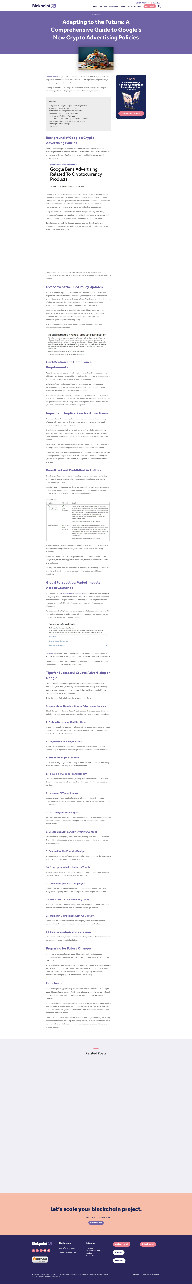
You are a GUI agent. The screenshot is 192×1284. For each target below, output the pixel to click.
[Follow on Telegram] (33, 1250)
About (123, 6)
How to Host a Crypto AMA (47, 1173)
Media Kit (119, 1260)
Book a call (149, 6)
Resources (113, 6)
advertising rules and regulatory (70, 593)
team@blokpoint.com (67, 1252)
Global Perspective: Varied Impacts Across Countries (68, 119)
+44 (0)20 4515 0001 (140, 3)
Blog (130, 6)
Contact (137, 6)
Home (95, 6)
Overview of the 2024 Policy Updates (62, 108)
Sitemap (138, 1275)
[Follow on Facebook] (48, 1250)
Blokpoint (49, 653)
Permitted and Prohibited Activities (62, 116)
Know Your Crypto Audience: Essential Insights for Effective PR (64, 1092)
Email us (156, 3)
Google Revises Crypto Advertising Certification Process (61, 1132)
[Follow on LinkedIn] (44, 1250)
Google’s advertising (54, 76)
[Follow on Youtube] (37, 1250)
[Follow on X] (41, 1250)
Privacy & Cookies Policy (151, 1275)
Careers (118, 1252)
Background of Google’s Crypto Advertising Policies (68, 106)
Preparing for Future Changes (59, 124)
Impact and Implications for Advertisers (63, 113)
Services (103, 6)
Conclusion (53, 126)
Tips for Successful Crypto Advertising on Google (67, 121)
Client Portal (122, 1244)
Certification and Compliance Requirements (65, 111)
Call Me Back (96, 1222)
